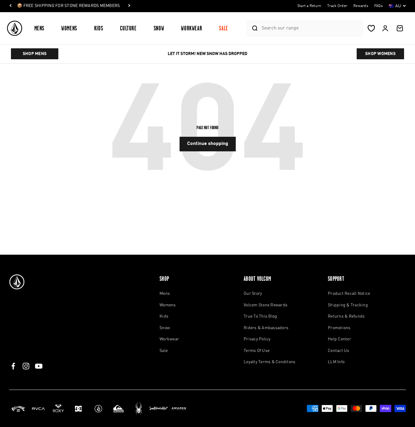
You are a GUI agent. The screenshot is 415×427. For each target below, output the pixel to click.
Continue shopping (207, 143)
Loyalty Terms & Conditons (269, 362)
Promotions (339, 328)
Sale (223, 28)
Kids (98, 28)
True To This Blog (260, 316)
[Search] (252, 28)
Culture (128, 28)
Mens (39, 28)
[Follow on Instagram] (26, 366)
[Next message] (129, 6)
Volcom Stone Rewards (265, 305)
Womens (69, 28)
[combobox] (311, 28)
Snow (159, 28)
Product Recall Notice (349, 293)
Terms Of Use (256, 351)
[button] (42, 28)
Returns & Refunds (346, 316)
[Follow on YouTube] (39, 366)
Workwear (191, 28)
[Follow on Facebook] (13, 366)
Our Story (253, 293)
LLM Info (336, 362)
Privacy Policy (257, 339)
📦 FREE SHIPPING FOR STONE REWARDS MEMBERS (68, 6)
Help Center (339, 339)
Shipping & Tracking (348, 305)
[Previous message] (10, 6)
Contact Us (338, 351)
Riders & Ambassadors (266, 328)
